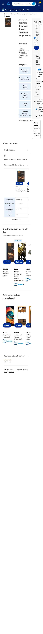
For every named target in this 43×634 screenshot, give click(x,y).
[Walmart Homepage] (8, 3)
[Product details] (27, 150)
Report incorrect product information (15, 159)
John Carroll (23, 20)
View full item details (23, 56)
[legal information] (41, 25)
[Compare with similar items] (27, 164)
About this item (10, 143)
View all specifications (26, 120)
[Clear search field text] (30, 4)
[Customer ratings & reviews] (27, 355)
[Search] (33, 3)
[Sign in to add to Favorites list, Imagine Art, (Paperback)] (20, 308)
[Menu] (3, 3)
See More (15, 219)
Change (38, 86)
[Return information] (35, 44)
